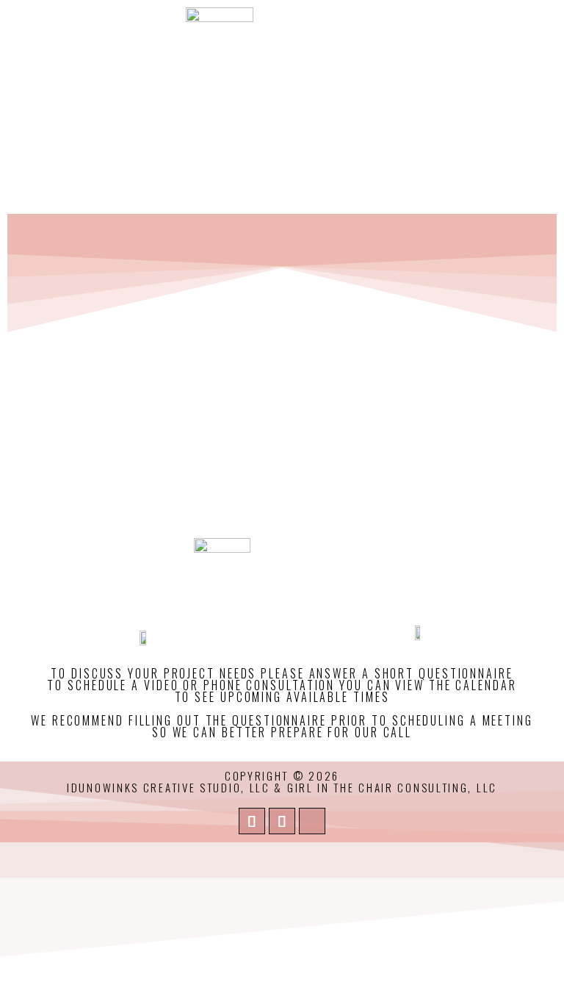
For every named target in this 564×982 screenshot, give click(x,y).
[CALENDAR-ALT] (312, 821)
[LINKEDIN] (282, 821)
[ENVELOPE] (252, 821)
